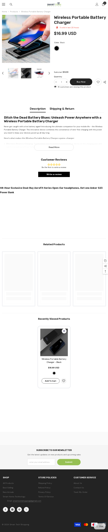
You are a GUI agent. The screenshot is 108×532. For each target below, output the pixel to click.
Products (14, 11)
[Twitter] (26, 509)
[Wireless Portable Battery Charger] (54, 342)
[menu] (3, 4)
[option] (26, 39)
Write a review (54, 174)
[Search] (11, 4)
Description (38, 109)
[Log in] (96, 4)
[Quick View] (64, 331)
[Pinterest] (19, 509)
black (54, 373)
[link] (18, 293)
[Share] (103, 82)
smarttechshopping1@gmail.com (27, 501)
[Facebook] (5, 509)
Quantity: (58, 76)
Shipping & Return (62, 109)
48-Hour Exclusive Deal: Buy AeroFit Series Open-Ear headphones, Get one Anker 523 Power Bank (51, 190)
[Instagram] (12, 509)
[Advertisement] (54, 215)
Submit (68, 462)
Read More (54, 147)
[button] (3, 73)
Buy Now (54, 528)
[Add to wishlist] (98, 82)
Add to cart (50, 381)
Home (4, 11)
